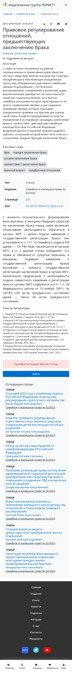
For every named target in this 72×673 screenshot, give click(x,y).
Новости (36, 606)
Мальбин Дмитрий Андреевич (24, 539)
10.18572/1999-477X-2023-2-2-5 (44, 206)
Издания (36, 593)
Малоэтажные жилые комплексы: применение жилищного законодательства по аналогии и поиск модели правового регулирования (36, 506)
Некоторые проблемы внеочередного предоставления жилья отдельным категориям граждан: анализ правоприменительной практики (32, 559)
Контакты (36, 632)
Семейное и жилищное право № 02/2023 (30, 407)
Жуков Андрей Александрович (24, 403)
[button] (44, 24)
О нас (36, 626)
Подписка (36, 613)
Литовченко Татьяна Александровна (28, 431)
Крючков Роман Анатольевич (23, 515)
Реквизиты (36, 638)
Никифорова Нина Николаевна (24, 567)
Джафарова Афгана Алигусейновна (27, 487)
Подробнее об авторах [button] (19, 58)
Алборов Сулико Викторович (20, 53)
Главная (7, 13)
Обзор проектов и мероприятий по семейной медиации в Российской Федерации (30, 449)
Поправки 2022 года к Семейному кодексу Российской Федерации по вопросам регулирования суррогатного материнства (35, 397)
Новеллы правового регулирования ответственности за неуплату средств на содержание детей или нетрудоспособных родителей (35, 423)
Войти (36, 374)
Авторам (36, 619)
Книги (36, 600)
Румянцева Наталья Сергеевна (24, 456)
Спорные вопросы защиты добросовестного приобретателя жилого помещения (34, 532)
